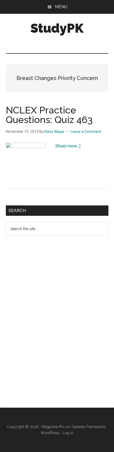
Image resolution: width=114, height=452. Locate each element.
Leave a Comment (86, 131)
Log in (68, 433)
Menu (61, 6)
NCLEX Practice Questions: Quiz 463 (49, 114)
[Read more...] (68, 146)
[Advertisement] (45, 325)
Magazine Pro (53, 427)
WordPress (50, 433)
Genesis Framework (89, 427)
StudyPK (57, 28)
